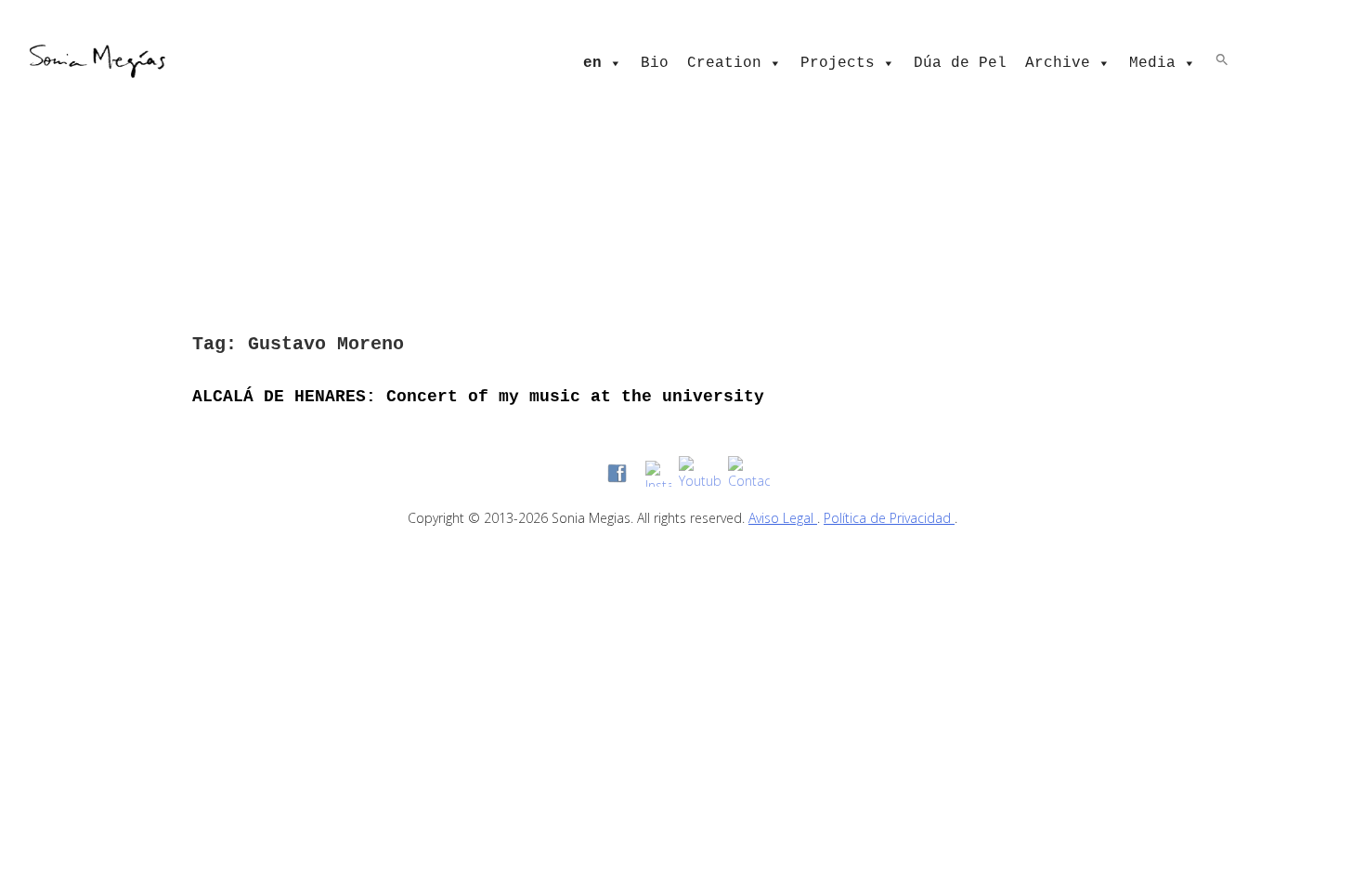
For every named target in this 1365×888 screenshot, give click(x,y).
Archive (1057, 63)
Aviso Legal (782, 518)
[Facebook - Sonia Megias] (617, 473)
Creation (724, 63)
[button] (1222, 58)
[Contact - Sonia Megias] (749, 473)
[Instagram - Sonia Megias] (658, 474)
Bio (655, 63)
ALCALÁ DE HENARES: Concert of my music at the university (478, 396)
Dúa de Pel (960, 63)
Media (1152, 63)
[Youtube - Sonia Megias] (700, 473)
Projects (837, 63)
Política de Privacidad (889, 518)
